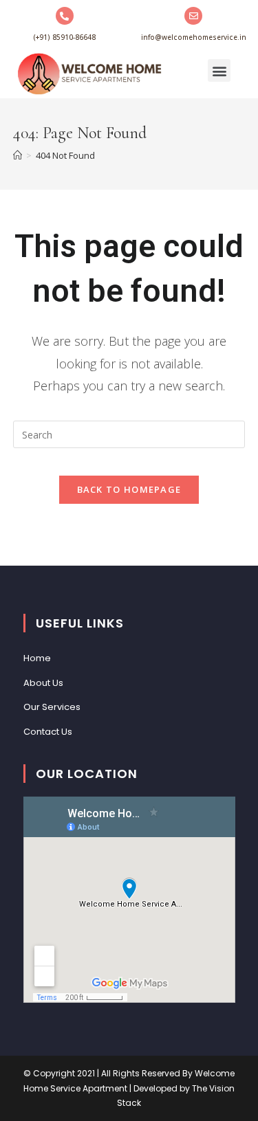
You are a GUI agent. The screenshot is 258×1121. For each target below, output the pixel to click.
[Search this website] (129, 433)
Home (37, 658)
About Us (43, 682)
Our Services (51, 706)
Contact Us (47, 731)
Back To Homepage (129, 489)
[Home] (17, 155)
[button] (219, 70)
